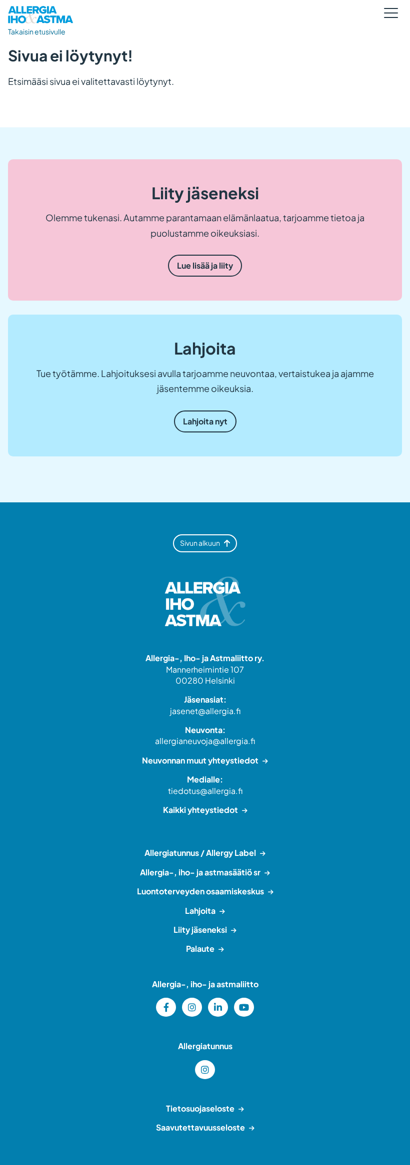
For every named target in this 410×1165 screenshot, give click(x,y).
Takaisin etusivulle (37, 31)
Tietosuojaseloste (200, 1108)
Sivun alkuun (200, 542)
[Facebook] (166, 1007)
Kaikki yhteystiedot (200, 809)
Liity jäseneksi (200, 929)
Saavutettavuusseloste (200, 1127)
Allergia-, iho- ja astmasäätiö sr (200, 872)
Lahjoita (200, 910)
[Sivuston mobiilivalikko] (391, 13)
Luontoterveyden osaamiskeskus (200, 891)
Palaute (200, 948)
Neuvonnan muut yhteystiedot (200, 760)
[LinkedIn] (218, 1007)
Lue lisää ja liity (205, 265)
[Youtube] (244, 1007)
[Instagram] (192, 1007)
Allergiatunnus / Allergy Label (200, 852)
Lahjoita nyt (205, 421)
